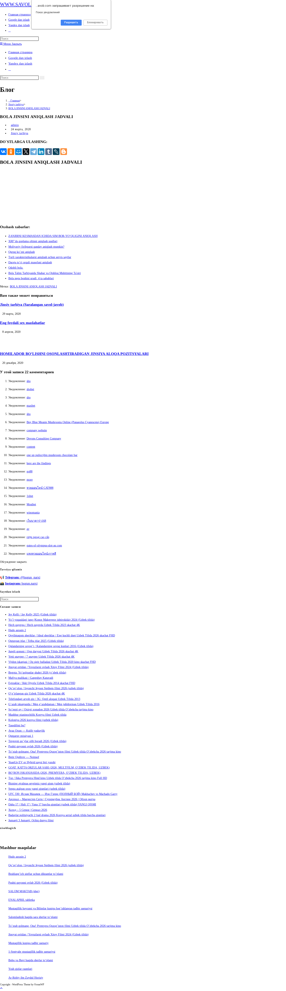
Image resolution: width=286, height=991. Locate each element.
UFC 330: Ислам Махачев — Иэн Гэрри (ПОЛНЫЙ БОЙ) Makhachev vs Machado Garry (62, 794)
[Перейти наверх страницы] (1, 988)
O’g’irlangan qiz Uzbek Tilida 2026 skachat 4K (36, 693)
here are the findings (39, 463)
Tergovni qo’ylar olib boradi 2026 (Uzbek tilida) (37, 741)
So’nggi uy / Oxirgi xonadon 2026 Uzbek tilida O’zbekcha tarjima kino (50, 709)
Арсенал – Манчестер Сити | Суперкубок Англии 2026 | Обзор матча (51, 799)
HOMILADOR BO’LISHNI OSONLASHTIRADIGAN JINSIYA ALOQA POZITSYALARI (74, 354)
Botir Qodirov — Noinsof (23, 757)
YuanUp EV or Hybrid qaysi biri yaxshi (31, 762)
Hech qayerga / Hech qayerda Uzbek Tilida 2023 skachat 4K (44, 625)
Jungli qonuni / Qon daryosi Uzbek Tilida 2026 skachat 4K (43, 651)
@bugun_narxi (22, 577)
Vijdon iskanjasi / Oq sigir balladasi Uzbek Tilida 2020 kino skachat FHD (52, 661)
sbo (29, 381)
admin (15, 125)
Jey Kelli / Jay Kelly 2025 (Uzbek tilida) (32, 614)
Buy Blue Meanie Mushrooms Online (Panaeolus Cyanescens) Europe (68, 422)
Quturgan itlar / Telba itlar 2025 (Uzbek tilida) (36, 640)
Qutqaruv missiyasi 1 (20, 735)
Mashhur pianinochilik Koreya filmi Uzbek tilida (37, 714)
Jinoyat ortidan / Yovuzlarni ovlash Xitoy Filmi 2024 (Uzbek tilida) (48, 667)
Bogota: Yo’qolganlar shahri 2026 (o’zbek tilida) (37, 672)
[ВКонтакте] (3, 151)
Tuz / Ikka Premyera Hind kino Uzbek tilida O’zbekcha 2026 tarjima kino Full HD (57, 778)
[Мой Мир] (18, 151)
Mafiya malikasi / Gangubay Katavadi (30, 677)
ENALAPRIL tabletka (21, 899)
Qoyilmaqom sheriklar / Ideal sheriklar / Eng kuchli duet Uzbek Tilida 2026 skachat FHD (61, 635)
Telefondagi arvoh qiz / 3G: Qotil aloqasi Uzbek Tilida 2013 (44, 699)
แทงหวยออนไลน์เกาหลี (41, 553)
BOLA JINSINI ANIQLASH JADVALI (29, 108)
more (30, 479)
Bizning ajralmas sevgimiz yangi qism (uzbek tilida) (39, 783)
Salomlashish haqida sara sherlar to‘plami (33, 917)
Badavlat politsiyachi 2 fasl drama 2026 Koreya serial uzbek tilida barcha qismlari (57, 815)
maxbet (31, 405)
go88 (29, 471)
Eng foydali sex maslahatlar (22, 323)
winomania (33, 512)
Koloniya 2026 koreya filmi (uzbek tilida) (33, 720)
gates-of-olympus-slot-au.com (44, 545)
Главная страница (20, 52)
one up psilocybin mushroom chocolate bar (52, 455)
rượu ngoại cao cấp (38, 537)
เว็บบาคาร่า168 (36, 520)
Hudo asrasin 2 (17, 630)
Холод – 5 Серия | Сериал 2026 (27, 810)
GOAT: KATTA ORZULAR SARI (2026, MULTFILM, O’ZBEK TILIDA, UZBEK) (59, 767)
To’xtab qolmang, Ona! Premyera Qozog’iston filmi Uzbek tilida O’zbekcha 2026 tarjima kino (64, 751)
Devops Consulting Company (44, 438)
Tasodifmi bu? (16, 725)
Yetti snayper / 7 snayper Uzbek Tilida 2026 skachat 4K (41, 656)
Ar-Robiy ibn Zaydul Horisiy (25, 977)
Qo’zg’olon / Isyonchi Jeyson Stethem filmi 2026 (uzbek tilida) (46, 688)
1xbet (30, 496)
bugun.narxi (21, 583)
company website (37, 430)
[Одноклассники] (11, 151)
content (31, 446)
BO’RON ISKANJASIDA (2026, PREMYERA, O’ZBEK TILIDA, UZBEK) (54, 772)
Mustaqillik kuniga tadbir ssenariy (28, 943)
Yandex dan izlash (20, 63)
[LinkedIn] (41, 151)
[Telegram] (33, 151)
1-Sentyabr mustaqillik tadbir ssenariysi (31, 951)
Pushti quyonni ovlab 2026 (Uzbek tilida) (33, 746)
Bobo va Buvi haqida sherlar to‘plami (30, 960)
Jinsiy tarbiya (19, 133)
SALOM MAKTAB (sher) (24, 891)
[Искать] (42, 78)
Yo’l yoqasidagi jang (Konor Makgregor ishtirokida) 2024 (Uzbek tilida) (51, 619)
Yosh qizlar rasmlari (20, 968)
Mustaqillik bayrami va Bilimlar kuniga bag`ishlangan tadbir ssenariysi (50, 908)
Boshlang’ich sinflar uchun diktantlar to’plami (35, 873)
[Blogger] (63, 151)
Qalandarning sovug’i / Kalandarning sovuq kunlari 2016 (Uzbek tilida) (50, 646)
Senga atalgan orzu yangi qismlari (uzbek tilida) (36, 788)
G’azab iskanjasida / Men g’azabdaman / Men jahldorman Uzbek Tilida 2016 (53, 704)
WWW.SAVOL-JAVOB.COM (30, 4)
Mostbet (31, 504)
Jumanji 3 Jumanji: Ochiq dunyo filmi (31, 820)
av (28, 529)
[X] (26, 151)
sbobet (30, 389)
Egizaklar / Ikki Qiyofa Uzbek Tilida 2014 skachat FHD (41, 683)
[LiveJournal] (56, 151)
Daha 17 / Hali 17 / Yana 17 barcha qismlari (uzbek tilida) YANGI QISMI (52, 804)
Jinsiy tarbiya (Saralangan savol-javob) (32, 304)
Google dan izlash (20, 58)
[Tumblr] (48, 151)
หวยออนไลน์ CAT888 (40, 487)
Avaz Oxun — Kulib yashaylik (26, 730)
